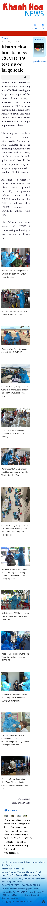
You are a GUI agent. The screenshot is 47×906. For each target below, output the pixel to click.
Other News (11, 810)
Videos (39, 40)
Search (34, 28)
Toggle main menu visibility (44, 32)
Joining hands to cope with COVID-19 (28, 831)
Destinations (40, 61)
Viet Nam (43, 28)
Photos (4, 38)
